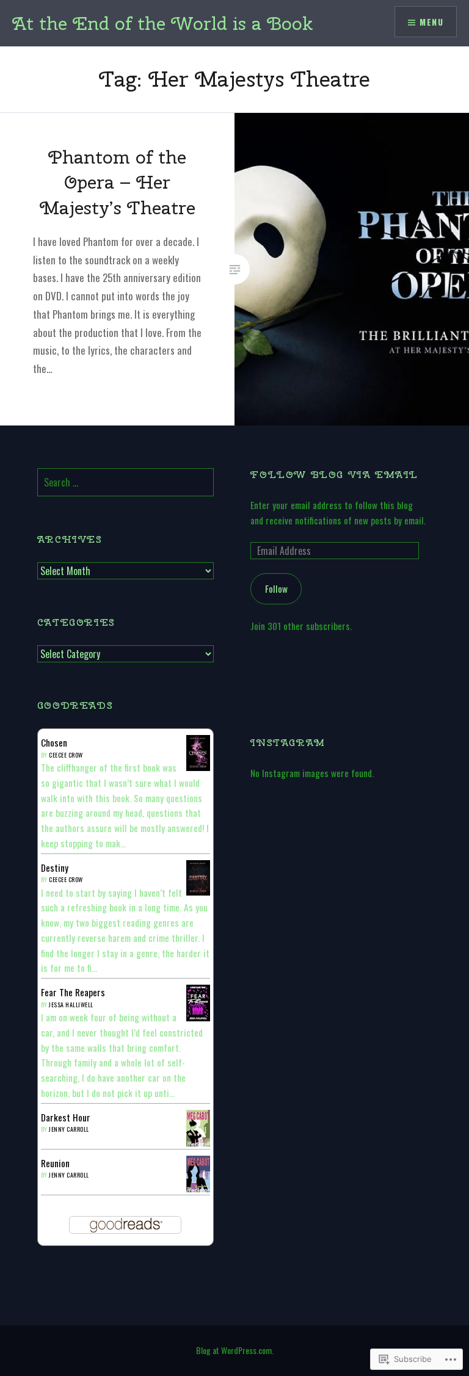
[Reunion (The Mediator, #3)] (198, 1189)
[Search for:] (125, 482)
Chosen (54, 742)
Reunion (55, 1163)
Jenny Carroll (69, 1129)
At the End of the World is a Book (162, 23)
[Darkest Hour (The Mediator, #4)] (198, 1143)
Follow (276, 588)
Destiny (54, 867)
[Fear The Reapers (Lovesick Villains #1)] (198, 1018)
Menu (431, 21)
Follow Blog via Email (334, 474)
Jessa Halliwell (71, 1004)
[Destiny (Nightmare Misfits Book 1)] (198, 891)
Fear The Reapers (73, 992)
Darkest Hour (65, 1117)
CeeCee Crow (66, 754)
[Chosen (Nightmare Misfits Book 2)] (198, 766)
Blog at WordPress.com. (235, 1350)
